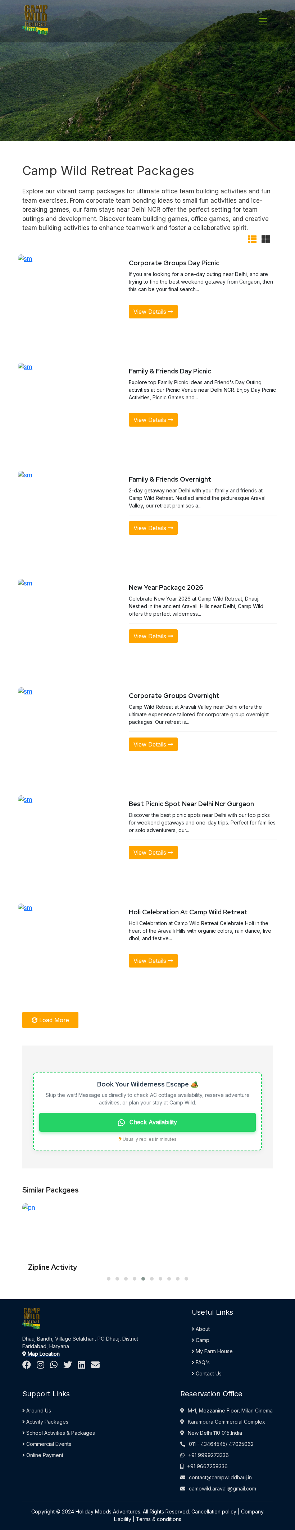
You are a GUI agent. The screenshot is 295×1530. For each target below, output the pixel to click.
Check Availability (152, 1122)
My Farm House (213, 1351)
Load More (53, 1020)
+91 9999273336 (208, 1455)
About (202, 1329)
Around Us (38, 1410)
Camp (201, 1340)
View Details (150, 311)
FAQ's (202, 1362)
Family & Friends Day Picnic (170, 371)
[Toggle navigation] (263, 21)
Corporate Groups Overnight (174, 696)
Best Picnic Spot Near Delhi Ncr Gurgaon (191, 804)
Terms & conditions (158, 1519)
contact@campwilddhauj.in (220, 1477)
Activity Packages (46, 1422)
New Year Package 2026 (166, 587)
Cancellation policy (213, 1511)
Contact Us (208, 1373)
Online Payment (44, 1455)
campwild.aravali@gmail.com (222, 1488)
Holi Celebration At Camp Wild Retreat (188, 912)
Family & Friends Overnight (170, 479)
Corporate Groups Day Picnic (174, 263)
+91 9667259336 (207, 1466)
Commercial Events (48, 1444)
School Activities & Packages (60, 1433)
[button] (108, 1278)
